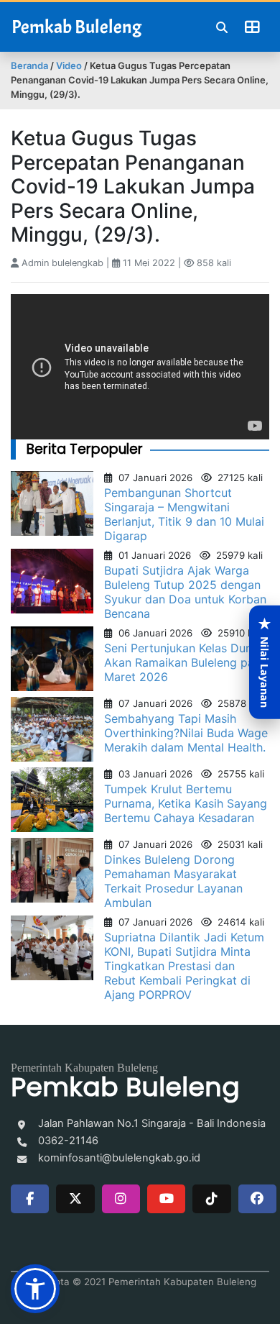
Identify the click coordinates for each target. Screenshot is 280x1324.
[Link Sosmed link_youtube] (166, 1198)
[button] (35, 1289)
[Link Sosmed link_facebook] (30, 1198)
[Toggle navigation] (252, 27)
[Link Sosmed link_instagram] (121, 1198)
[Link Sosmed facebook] (257, 1198)
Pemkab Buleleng (76, 27)
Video (69, 65)
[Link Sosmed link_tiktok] (211, 1198)
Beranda (29, 65)
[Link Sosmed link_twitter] (75, 1198)
